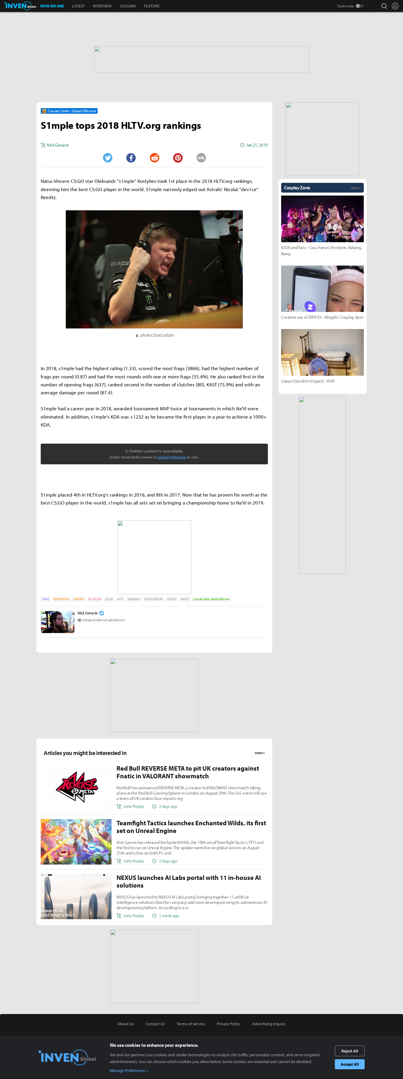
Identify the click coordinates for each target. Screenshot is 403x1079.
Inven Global (20, 6)
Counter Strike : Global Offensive (211, 599)
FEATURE (152, 6)
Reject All (349, 1051)
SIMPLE (185, 599)
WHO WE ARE (52, 6)
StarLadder (163, 335)
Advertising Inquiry (269, 1023)
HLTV (120, 599)
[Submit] (154, 157)
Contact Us (155, 1023)
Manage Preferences (127, 1070)
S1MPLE (171, 599)
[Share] (131, 157)
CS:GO (109, 599)
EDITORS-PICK (61, 599)
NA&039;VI (134, 599)
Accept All (350, 1064)
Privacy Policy (228, 1023)
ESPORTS (79, 599)
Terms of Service (191, 1023)
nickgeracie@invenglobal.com (103, 620)
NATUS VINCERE (153, 599)
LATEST (78, 6)
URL (201, 157)
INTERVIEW (102, 6)
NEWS (45, 599)
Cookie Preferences (171, 457)
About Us (125, 1023)
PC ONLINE (95, 599)
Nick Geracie (88, 613)
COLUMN (128, 6)
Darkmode (345, 6)
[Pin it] (178, 157)
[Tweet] (107, 157)
